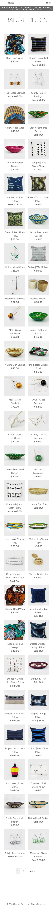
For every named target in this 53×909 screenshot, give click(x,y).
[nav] (8, 3)
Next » (32, 871)
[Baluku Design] (26, 19)
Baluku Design (20, 904)
